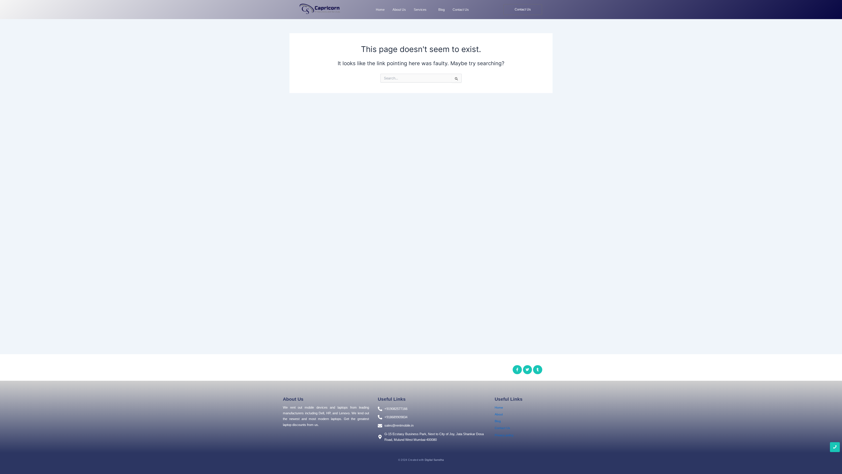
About (499, 414)
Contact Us (502, 428)
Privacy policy (504, 435)
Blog (498, 421)
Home (499, 407)
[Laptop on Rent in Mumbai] (319, 8)
